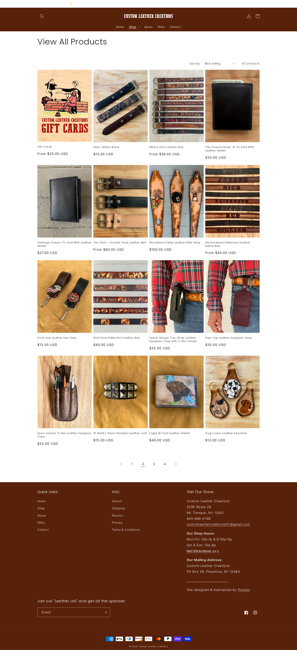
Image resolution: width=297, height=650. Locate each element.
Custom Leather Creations (153, 646)
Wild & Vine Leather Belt (166, 147)
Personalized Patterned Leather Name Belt (227, 244)
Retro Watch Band (106, 147)
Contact (43, 529)
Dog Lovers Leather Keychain (226, 433)
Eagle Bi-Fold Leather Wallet (169, 433)
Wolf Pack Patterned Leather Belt (116, 338)
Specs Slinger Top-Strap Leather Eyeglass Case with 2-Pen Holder (173, 339)
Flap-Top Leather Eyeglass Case (228, 338)
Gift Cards (44, 147)
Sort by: (195, 63)
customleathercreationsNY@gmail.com (218, 524)
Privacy (117, 522)
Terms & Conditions (126, 529)
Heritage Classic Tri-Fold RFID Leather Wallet (64, 244)
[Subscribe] (105, 612)
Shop (41, 508)
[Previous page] (121, 464)
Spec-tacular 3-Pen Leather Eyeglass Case (64, 435)
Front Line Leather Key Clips (57, 338)
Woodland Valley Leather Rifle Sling (174, 242)
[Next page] (175, 464)
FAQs (41, 522)
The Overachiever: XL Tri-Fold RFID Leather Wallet (229, 149)
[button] (41, 16)
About (41, 515)
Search (117, 501)
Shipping (118, 508)
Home (41, 501)
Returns (117, 515)
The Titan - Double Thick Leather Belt (119, 242)
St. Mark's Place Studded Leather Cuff (120, 433)
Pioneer (244, 590)
